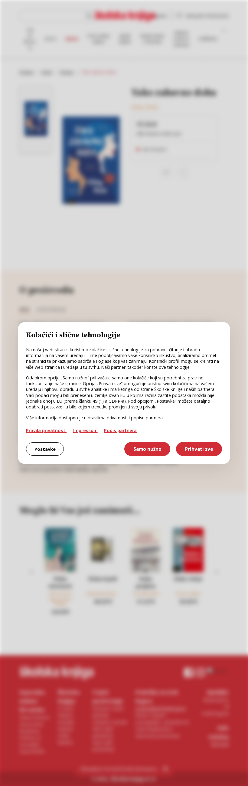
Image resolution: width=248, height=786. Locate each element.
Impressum (85, 430)
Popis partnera (120, 430)
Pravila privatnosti (46, 430)
